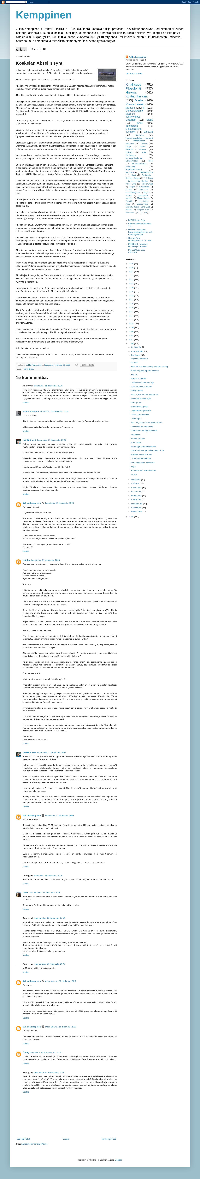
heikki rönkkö (29, 440)
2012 (131, 319)
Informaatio (132, 125)
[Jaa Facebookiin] (90, 365)
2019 (131, 291)
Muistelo (130, 107)
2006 (131, 343)
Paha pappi (136, 402)
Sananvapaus (132, 161)
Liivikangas (136, 418)
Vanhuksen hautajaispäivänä (144, 430)
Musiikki (130, 113)
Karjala (146, 193)
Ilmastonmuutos (139, 164)
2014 (131, 311)
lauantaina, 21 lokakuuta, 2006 (48, 386)
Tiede (150, 161)
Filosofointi (133, 88)
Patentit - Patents (136, 149)
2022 (131, 279)
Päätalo (129, 210)
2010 (131, 327)
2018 (131, 295)
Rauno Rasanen (31, 411)
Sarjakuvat (130, 166)
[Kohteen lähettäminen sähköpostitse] (81, 365)
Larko (26, 892)
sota (144, 152)
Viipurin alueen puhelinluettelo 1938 (147, 450)
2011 (131, 323)
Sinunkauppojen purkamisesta (145, 370)
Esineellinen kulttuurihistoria (144, 470)
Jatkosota (143, 190)
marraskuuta (137, 351)
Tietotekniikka (146, 172)
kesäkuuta (136, 492)
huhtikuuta (136, 499)
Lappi (128, 146)
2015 (131, 307)
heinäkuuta (136, 487)
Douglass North (143, 210)
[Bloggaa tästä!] (84, 365)
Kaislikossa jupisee (139, 406)
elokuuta (135, 483)
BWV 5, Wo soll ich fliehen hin (144, 394)
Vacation (129, 198)
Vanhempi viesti (109, 1139)
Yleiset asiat (135, 104)
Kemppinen (44, 15)
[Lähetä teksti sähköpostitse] (76, 365)
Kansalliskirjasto (133, 193)
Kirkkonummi (147, 184)
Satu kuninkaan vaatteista (143, 462)
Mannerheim (130, 213)
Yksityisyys (131, 155)
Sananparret (143, 195)
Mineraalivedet (143, 198)
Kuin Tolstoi (136, 442)
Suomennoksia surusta (141, 454)
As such (134, 362)
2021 (131, 283)
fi (137, 213)
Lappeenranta (142, 204)
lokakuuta (136, 355)
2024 (131, 271)
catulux (26, 560)
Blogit (150, 119)
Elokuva (148, 131)
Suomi (143, 146)
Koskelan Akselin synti (141, 398)
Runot (139, 122)
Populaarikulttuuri (134, 169)
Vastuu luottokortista (140, 414)
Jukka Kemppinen (32, 503)
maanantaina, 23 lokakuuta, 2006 (44, 892)
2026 (131, 263)
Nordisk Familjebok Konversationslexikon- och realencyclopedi (140, 232)
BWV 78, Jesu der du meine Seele (147, 422)
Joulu (128, 204)
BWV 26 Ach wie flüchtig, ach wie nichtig (149, 366)
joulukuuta (136, 347)
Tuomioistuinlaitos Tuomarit (139, 138)
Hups (133, 466)
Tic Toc (134, 474)
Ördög (26, 1052)
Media (139, 100)
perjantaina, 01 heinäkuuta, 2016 (49, 1072)
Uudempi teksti (23, 1139)
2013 (131, 315)
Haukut (134, 374)
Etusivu (66, 1139)
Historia (131, 92)
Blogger (118, 1160)
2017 (131, 299)
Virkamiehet (144, 187)
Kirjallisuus (133, 84)
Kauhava (139, 135)
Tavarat (144, 143)
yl (141, 213)
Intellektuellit (139, 141)
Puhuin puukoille (138, 378)
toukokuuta (136, 495)
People (132, 187)
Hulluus (129, 152)
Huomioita (135, 434)
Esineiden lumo (138, 438)
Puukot (129, 195)
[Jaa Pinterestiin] (92, 365)
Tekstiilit (129, 201)
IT (144, 107)
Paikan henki (137, 390)
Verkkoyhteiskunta (134, 158)
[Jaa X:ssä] (87, 365)
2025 (131, 267)
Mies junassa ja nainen (141, 386)
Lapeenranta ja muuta (141, 410)
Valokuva (130, 143)
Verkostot (130, 172)
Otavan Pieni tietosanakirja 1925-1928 (139, 239)
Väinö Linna (29, 369)
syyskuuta (136, 479)
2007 (131, 339)
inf (146, 213)
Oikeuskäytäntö (134, 110)
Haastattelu (143, 201)
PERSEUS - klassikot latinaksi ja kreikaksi (138, 245)
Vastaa (26, 402)
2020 (131, 288)
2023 (131, 275)
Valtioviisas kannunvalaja (142, 382)
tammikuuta (137, 511)
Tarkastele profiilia (134, 73)
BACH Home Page (136, 220)
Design (128, 190)
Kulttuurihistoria (137, 96)
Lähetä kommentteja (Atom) (34, 1144)
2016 (131, 303)
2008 (131, 335)
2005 (131, 516)
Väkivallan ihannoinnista (142, 426)
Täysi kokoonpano (139, 358)
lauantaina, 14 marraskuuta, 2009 (45, 1052)
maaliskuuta (137, 504)
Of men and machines (141, 458)
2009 (131, 331)
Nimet (133, 175)
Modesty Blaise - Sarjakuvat (138, 207)
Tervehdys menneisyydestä (143, 446)
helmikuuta (136, 507)
